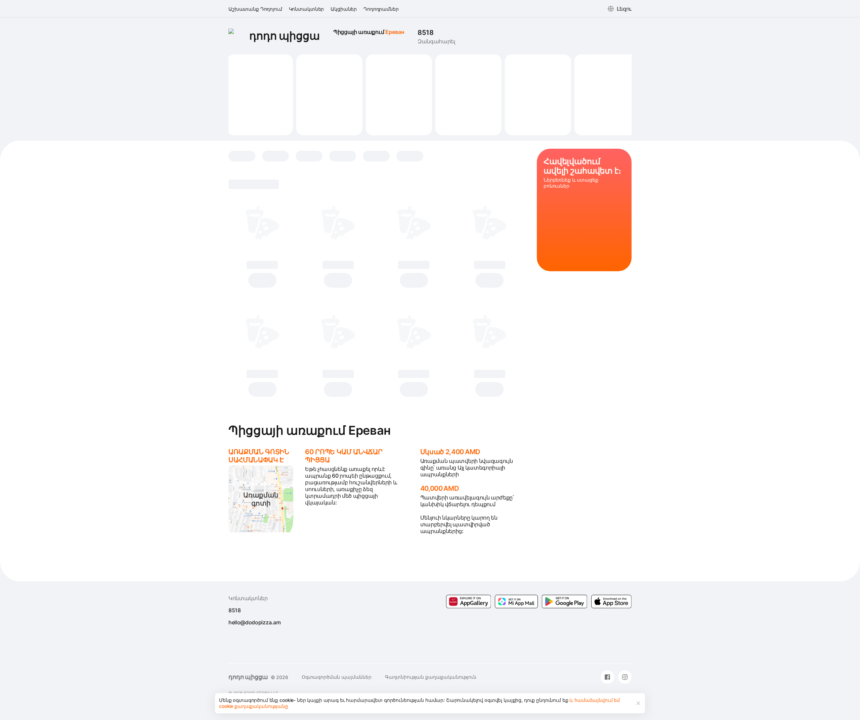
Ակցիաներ (344, 9)
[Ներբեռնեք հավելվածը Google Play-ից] (516, 601)
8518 (426, 33)
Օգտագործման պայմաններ (337, 677)
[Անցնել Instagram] (625, 677)
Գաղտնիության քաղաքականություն (430, 677)
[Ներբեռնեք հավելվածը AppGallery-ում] (468, 601)
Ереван (394, 32)
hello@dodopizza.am (254, 622)
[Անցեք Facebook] (607, 677)
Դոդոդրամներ (380, 9)
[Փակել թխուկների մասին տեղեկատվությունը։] (638, 703)
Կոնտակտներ (306, 9)
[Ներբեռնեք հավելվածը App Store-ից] (611, 601)
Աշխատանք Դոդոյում (255, 9)
